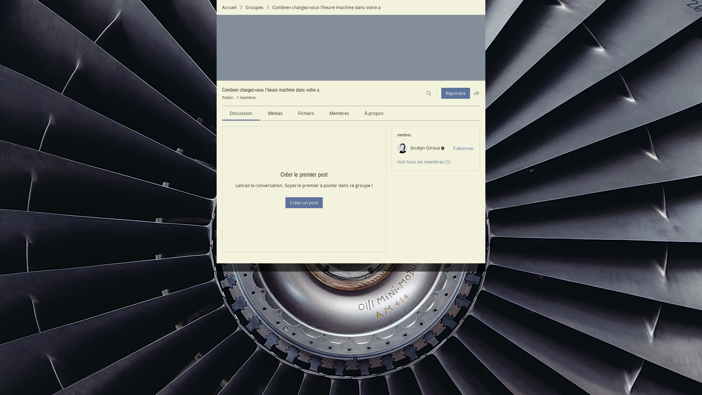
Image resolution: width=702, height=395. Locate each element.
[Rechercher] (429, 93)
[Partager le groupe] (476, 93)
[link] (241, 113)
